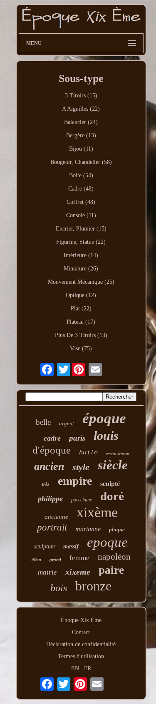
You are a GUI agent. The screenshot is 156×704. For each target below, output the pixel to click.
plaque (117, 529)
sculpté (110, 483)
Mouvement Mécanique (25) (81, 282)
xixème (97, 512)
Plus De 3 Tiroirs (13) (81, 335)
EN (75, 668)
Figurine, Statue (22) (81, 242)
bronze (93, 585)
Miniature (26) (81, 268)
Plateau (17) (81, 322)
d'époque (51, 450)
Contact (81, 632)
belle (43, 422)
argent (66, 423)
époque (104, 418)
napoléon (114, 557)
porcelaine (81, 500)
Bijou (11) (81, 149)
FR (87, 668)
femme (79, 558)
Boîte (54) (81, 175)
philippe (50, 498)
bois (58, 588)
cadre (52, 438)
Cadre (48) (81, 189)
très (46, 484)
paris (77, 438)
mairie (47, 572)
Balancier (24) (81, 122)
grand (55, 559)
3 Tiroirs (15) (81, 95)
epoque (107, 542)
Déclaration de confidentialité (81, 644)
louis (106, 435)
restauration (117, 453)
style (80, 467)
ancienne (56, 516)
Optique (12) (81, 295)
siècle (113, 465)
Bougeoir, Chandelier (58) (81, 162)
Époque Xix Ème (81, 620)
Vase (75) (81, 348)
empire (75, 480)
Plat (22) (81, 308)
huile (88, 452)
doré (112, 496)
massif (71, 546)
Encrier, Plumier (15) (81, 229)
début (36, 560)
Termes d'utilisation (81, 656)
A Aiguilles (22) (81, 109)
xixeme (77, 571)
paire (111, 570)
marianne (88, 529)
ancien (49, 466)
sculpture (44, 546)
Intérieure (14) (81, 255)
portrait (52, 527)
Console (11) (81, 215)
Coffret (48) (81, 202)
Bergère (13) (81, 135)
